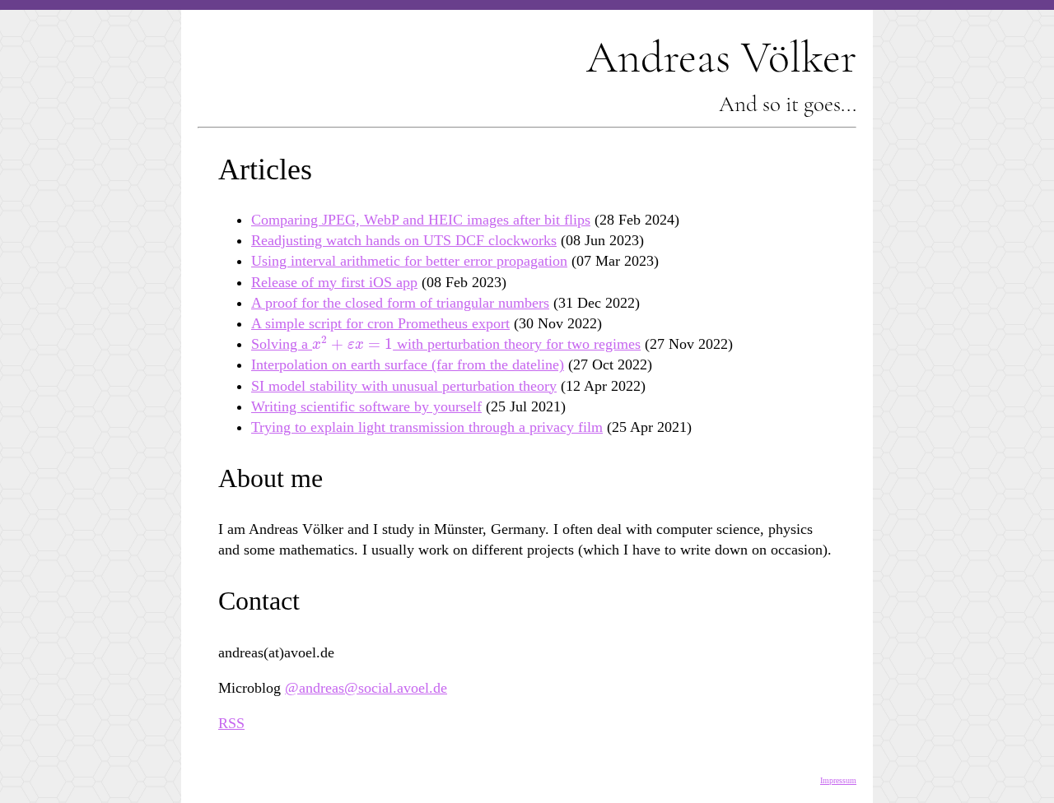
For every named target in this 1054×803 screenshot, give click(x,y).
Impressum (838, 780)
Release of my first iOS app (334, 282)
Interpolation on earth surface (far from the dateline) (407, 364)
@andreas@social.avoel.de (366, 688)
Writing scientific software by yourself (366, 406)
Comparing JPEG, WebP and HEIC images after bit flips (420, 219)
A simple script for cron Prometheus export (380, 323)
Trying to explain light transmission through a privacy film (427, 427)
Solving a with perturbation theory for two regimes (446, 344)
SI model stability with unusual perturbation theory (404, 386)
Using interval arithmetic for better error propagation (409, 261)
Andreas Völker (721, 57)
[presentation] (352, 344)
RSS (231, 723)
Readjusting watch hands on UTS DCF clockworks (404, 240)
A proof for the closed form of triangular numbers (400, 303)
